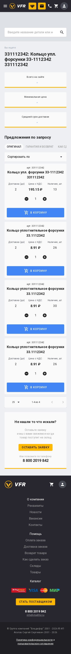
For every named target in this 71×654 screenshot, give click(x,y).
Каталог (35, 581)
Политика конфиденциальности (34, 640)
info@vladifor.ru (35, 615)
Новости (35, 512)
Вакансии (35, 518)
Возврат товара (36, 553)
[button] (35, 157)
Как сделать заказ (35, 559)
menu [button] (5, 6)
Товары (35, 572)
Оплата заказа (35, 540)
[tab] (14, 147)
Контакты (35, 525)
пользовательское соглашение (36, 643)
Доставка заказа (35, 546)
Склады (35, 566)
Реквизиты (35, 505)
